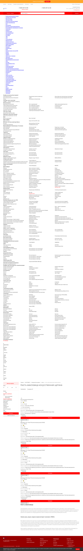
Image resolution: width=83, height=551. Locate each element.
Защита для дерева (10, 44)
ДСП (7, 38)
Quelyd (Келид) (58, 196)
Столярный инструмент (59, 173)
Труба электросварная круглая (61, 104)
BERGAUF (5, 347)
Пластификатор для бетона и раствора (37, 292)
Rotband (5, 321)
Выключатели (6, 325)
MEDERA (56, 165)
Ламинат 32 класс (6, 225)
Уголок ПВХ (31, 203)
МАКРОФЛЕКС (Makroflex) (34, 239)
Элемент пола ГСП (32, 148)
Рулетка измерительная (8, 184)
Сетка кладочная (6, 278)
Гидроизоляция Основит (34, 142)
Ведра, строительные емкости (9, 174)
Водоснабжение (6, 127)
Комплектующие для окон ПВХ (12, 50)
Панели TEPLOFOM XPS (8, 294)
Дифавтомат (6, 333)
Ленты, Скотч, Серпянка (10, 55)
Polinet (30, 244)
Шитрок (56, 308)
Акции (32, 4)
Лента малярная (32, 229)
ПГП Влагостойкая (7, 250)
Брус (7, 23)
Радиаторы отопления (59, 127)
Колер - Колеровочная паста (35, 209)
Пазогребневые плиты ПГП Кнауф (36, 248)
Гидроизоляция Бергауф (60, 142)
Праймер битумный (59, 138)
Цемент (7, 87)
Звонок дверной (6, 334)
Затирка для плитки (10, 41)
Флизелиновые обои (59, 246)
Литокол (5, 310)
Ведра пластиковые (7, 177)
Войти (73, 4)
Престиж (56, 283)
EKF (4, 365)
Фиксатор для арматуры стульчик (10, 115)
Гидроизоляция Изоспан (8, 142)
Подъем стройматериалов (18, 4)
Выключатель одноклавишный (9, 328)
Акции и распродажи (30, 542)
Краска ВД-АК (6, 211)
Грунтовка (8, 35)
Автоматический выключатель (9, 324)
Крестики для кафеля (7, 179)
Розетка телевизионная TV (60, 325)
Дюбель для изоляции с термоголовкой (11, 219)
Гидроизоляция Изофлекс (8, 146)
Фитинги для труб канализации (35, 131)
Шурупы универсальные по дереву (62, 221)
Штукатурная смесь (59, 315)
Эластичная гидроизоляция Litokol (62, 143)
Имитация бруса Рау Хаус (34, 123)
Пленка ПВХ (57, 139)
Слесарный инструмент (33, 182)
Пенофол (56, 297)
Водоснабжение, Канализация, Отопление (14, 27)
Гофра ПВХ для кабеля (7, 331)
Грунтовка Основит (58, 152)
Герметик (7, 30)
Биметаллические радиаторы (61, 129)
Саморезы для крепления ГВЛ (61, 216)
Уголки (56, 257)
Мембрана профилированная (9, 138)
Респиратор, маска (58, 171)
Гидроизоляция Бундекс (8, 139)
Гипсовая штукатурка (59, 316)
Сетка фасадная (58, 275)
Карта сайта (18, 546)
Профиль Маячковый (59, 266)
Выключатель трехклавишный (9, 329)
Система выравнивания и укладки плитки (11, 180)
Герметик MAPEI (6, 133)
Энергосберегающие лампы (60, 338)
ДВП (7, 36)
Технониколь (6, 297)
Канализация (31, 128)
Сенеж (4, 165)
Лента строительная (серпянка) (35, 232)
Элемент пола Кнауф (7, 150)
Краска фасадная (6, 212)
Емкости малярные (33, 175)
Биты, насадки (6, 170)
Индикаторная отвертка (8, 335)
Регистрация (77, 4)
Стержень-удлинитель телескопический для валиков (39, 179)
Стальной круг (58, 106)
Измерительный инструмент (9, 182)
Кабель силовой (6, 337)
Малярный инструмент (33, 173)
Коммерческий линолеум (34, 235)
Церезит (5, 196)
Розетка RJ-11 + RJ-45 (33, 337)
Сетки (7, 73)
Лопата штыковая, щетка (34, 171)
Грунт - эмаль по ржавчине (60, 206)
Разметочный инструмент (60, 186)
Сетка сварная (32, 278)
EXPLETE (5, 366)
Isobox (4, 375)
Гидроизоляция (9, 31)
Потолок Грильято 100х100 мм (35, 256)
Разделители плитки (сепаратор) (35, 96)
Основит (30, 321)
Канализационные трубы (34, 129)
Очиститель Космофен (33, 201)
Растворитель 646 (32, 273)
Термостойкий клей (59, 192)
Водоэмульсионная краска (8, 209)
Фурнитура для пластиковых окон (61, 202)
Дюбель (5, 218)
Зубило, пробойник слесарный (35, 183)
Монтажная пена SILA (7, 239)
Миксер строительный (59, 182)
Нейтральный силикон (33, 133)
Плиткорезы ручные (7, 96)
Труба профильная (9, 81)
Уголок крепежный (33, 223)
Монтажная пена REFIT (8, 238)
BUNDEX (5, 350)
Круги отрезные (6, 186)
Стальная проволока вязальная (9, 106)
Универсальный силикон (34, 134)
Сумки (30, 97)
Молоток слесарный (33, 184)
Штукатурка (8, 91)
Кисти (30, 177)
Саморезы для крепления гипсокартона (63, 218)
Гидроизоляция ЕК (33, 139)
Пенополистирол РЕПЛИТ (34, 301)
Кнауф (4, 197)
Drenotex (5, 361)
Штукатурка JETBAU (7, 314)
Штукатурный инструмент (60, 178)
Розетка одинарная (59, 330)
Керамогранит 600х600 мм (34, 189)
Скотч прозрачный (58, 229)
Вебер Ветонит (6, 198)
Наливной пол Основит (33, 285)
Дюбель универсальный (8, 223)
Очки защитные (58, 170)
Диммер (5, 330)
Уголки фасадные (58, 279)
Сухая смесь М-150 (9, 76)
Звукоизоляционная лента (8, 232)
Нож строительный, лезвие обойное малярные (64, 183)
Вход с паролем (43, 542)
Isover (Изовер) (32, 296)
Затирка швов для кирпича (11, 43)
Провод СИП (31, 333)
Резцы (4, 99)
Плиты (4, 257)
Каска (56, 168)
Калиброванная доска (33, 124)
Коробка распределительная (35, 329)
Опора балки (31, 220)
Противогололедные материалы (12, 68)
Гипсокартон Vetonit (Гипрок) (9, 148)
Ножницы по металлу (33, 186)
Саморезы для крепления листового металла (64, 219)
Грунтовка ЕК (6, 155)
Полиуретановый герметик (60, 134)
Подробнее (47, 1)
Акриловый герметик (7, 134)
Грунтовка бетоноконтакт (8, 152)
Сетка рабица (32, 276)
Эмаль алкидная (32, 212)
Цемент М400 (32, 306)
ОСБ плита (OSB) (9, 20)
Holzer (4, 373)
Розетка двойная (58, 329)
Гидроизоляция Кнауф (33, 141)
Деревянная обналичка (8, 124)
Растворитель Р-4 (58, 271)
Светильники (57, 256)
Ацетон (4, 271)
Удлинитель (57, 334)
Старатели (57, 282)
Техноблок (5, 301)
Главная (22, 382)
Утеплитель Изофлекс (59, 298)
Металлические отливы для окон (10, 203)
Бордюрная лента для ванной (9, 229)
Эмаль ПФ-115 (58, 209)
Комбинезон (57, 169)
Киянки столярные (58, 174)
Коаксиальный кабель (33, 328)
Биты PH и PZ (6, 171)
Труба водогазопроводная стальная (36, 110)
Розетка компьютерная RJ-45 (61, 324)
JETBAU (5, 378)
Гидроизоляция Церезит (34, 138)
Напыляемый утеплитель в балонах (62, 299)
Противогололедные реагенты (9, 264)
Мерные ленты (6, 183)
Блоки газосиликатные (10, 22)
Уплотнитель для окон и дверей (61, 201)
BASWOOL (31, 294)
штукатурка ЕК (6, 319)
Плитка (7, 64)
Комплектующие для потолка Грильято (63, 255)
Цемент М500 (6, 306)
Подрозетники (32, 331)
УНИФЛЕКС (57, 242)
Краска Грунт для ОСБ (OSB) (9, 113)
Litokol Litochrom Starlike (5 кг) (35, 161)
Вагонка (5, 123)
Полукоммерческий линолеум (61, 235)
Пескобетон (5, 284)
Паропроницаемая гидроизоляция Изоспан (12, 143)
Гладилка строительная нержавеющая (62, 179)
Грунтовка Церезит (33, 154)
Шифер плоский (9, 89)
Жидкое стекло (58, 289)
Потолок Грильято (32, 255)
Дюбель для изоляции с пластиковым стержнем (13, 221)
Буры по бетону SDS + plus (34, 120)
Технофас (5, 299)
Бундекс (30, 284)
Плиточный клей (6, 192)
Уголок (56, 267)
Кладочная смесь (32, 198)
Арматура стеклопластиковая (12, 21)
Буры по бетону (6, 120)
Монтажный (31, 197)
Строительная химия (10, 78)
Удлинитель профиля (59, 269)
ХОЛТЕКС (57, 244)
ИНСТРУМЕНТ (8, 45)
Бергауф (5, 285)
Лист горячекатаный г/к (34, 107)
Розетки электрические (59, 328)
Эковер (56, 301)
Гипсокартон (8, 34)
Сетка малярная (6, 279)
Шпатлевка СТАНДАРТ (8, 311)
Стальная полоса (58, 105)
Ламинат (7, 54)
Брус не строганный (7, 118)
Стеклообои (5, 246)
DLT (4, 358)
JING (4, 379)
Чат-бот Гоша (29, 540)
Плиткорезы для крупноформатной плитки (63, 97)
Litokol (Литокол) (6, 282)
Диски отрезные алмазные (8, 187)
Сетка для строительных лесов (9, 276)
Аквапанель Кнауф (59, 148)
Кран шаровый (6, 128)
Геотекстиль (8, 29)
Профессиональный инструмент (12, 16)
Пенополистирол (32, 299)
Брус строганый (32, 118)
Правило (56, 184)
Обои (7, 61)
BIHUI (4, 348)
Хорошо (77, 549)
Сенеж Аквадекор (32, 165)
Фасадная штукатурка (59, 319)
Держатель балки (32, 218)
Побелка (56, 320)
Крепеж (7, 53)
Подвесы (5, 258)
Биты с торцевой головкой (8, 173)
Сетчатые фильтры (7, 131)
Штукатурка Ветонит (7, 317)
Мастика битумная (33, 143)
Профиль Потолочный (7, 267)
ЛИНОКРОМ (5, 242)
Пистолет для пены (59, 239)
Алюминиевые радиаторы (60, 128)
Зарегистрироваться (44, 540)
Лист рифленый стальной (34, 105)
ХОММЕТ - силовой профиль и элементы (11, 101)
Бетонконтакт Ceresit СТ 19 (8, 154)
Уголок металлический (7, 109)
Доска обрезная (9, 39)
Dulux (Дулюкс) (6, 207)
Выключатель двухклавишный (9, 326)
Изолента (5, 233)
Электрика (8, 93)
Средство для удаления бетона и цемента (37, 289)
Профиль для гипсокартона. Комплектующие (15, 70)
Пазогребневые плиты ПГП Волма (10, 248)
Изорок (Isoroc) (58, 302)
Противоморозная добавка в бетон (62, 290)
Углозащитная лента (59, 230)
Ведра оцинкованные (7, 175)
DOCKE (4, 360)
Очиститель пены (58, 238)
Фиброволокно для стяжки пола (61, 284)
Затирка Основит (58, 161)
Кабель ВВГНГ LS (32, 324)
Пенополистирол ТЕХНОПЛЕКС (35, 303)
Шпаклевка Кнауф (32, 311)
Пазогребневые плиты (10, 63)
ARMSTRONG (6, 344)
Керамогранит (9, 48)
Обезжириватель (32, 271)
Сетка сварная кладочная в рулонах (36, 279)
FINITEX (4, 369)
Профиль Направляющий (8, 266)
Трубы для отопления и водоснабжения (11, 129)
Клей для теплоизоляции (34, 196)
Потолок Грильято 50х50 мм (34, 258)
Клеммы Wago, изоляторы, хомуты (36, 326)
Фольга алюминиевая (59, 141)
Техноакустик (6, 298)
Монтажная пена (9, 58)
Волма (30, 317)
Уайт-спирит (57, 273)
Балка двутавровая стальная (35, 109)
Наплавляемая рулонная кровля (12, 59)
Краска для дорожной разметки (35, 211)
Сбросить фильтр (11, 415)
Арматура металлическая (8, 104)
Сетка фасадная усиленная (60, 276)
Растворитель (8, 71)
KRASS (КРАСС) (58, 157)
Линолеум (8, 57)
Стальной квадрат (58, 107)
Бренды (41, 545)
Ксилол (4, 273)
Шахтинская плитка (7, 252)
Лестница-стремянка (33, 170)
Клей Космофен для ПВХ (8, 202)
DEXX (4, 356)
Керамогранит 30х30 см (8, 189)
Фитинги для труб (32, 127)
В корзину (50, 417)
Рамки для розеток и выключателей (36, 334)
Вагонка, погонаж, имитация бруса (13, 26)
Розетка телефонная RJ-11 (60, 326)
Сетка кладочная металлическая (10, 107)
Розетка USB (31, 338)
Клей (7, 49)
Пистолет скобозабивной (34, 180)
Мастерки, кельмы (58, 180)
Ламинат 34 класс (32, 225)
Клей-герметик (32, 136)
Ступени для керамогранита (60, 189)
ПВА (56, 198)
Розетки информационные (34, 335)
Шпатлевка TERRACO (7, 308)
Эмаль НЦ (57, 207)
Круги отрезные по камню (34, 168)
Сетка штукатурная (59, 278)
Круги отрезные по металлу (34, 169)
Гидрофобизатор (6, 290)
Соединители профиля (33, 267)
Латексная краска (32, 206)
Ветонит (5, 287)
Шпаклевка (8, 90)
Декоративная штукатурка (60, 317)
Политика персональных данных (8, 546)
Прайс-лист (42, 543)
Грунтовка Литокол (58, 154)
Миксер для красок (33, 178)
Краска (7, 52)
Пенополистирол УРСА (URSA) (61, 294)
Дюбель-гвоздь (32, 215)
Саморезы (57, 215)
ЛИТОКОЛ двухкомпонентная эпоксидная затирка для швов (15, 161)
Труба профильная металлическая (10, 105)
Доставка (10, 4)
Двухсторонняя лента (7, 230)
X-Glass (56, 197)
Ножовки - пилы (58, 177)
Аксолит (30, 319)
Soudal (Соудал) (32, 238)
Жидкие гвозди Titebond (34, 157)
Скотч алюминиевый (33, 233)
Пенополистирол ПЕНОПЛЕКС (35, 302)
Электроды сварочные (59, 223)
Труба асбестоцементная (11, 80)
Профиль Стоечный (7, 269)
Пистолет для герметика (60, 136)
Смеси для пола (9, 75)
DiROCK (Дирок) (6, 296)
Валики (30, 174)
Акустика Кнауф (32, 150)
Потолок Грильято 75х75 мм (34, 257)
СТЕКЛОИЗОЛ (32, 242)
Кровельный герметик (59, 133)
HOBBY (4, 371)
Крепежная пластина (33, 219)
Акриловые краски (7, 210)
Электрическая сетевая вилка (61, 337)
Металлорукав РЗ (32, 330)
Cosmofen (5, 352)
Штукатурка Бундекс (33, 320)
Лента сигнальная (32, 230)
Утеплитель (8, 82)
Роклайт (5, 302)
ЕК (3, 283)
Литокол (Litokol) (6, 193)
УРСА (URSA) (31, 297)
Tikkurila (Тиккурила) (7, 206)
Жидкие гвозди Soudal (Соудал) (9, 157)
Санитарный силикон (7, 136)
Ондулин (7, 62)
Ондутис (5, 145)
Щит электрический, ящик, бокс (61, 335)
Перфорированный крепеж (34, 216)
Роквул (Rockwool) (7, 303)
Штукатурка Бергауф (33, 316)
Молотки (56, 175)
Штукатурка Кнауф (7, 320)
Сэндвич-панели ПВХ (33, 202)
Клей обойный (58, 193)
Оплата (4, 4)
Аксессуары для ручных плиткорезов (10, 97)
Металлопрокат (9, 18)
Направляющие (6, 256)
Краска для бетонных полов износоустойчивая (38, 210)
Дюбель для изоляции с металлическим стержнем (13, 220)
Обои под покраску (7, 244)
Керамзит (8, 46)
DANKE (4, 355)
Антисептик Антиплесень (8, 289)
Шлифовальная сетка (7, 169)
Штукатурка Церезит (33, 315)
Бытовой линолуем (7, 235)
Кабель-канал (32, 325)
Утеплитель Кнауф (33, 298)
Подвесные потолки (10, 66)
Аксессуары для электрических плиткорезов (64, 96)
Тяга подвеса (31, 269)
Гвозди (4, 215)
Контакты (27, 4)
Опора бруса (31, 221)
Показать (11, 413)
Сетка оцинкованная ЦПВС (34, 275)
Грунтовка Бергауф (33, 155)
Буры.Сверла (8, 25)
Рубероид (8, 72)
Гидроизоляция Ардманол (8, 141)
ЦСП (6, 86)
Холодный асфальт (9, 85)
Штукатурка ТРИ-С (7, 316)
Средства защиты (32, 187)
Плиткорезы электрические (34, 99)
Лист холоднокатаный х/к (34, 106)
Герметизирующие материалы (9, 201)
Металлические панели (8, 255)
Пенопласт (57, 296)
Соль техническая (9, 77)
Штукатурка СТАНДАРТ (8, 315)
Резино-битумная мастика (34, 146)
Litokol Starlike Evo (32, 160)
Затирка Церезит (58, 160)
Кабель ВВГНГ (6, 338)
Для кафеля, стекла (7, 178)
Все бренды (5, 340)
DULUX (4, 362)
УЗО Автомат (57, 333)
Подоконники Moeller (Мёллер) (35, 261)
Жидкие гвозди (9, 40)
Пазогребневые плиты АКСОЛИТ (35, 250)
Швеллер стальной (7, 110)
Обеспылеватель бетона (34, 290)
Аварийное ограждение (8, 275)
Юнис (30, 282)
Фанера (7, 84)
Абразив (5, 168)
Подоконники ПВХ (9, 67)
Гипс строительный (9, 32)
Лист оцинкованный (33, 104)
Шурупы (56, 220)
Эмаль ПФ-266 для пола (59, 210)
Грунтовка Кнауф (32, 152)
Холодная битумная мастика (35, 145)
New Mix (30, 192)
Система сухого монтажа (11, 17)
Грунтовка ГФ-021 (32, 207)
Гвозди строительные (7, 216)
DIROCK (4, 357)
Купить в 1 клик (24, 419)
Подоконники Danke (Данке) (9, 261)
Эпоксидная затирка (7, 160)
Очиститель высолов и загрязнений (10, 292)
